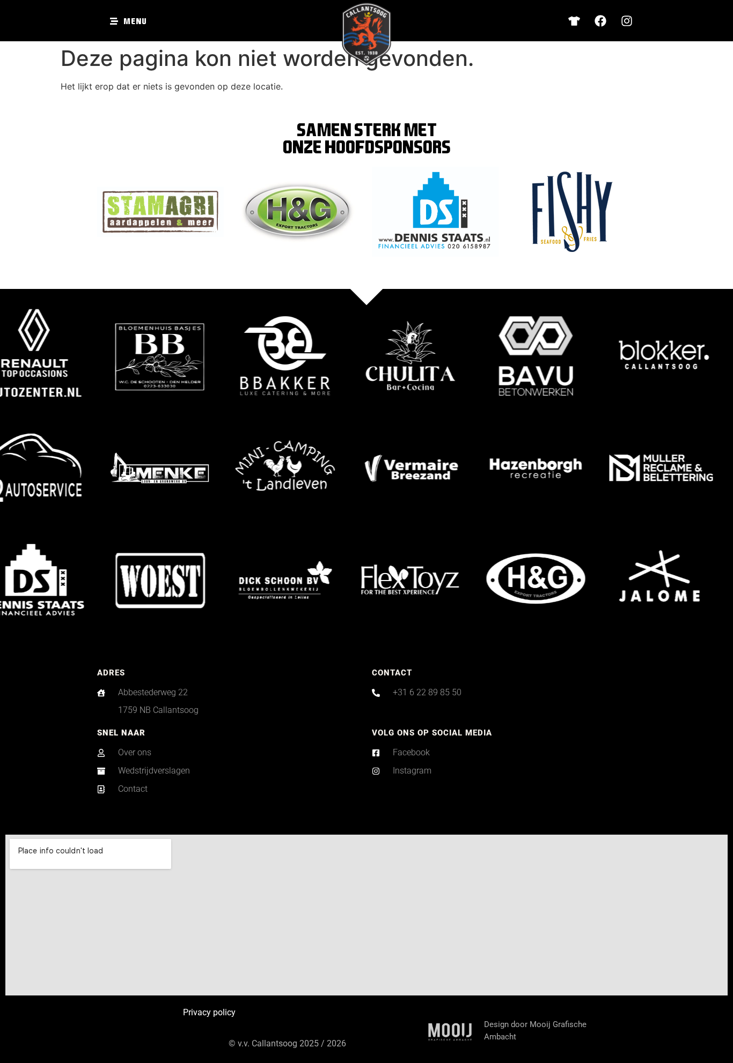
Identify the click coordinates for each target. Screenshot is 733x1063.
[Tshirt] (574, 21)
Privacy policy (209, 1012)
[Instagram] (627, 21)
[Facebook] (600, 21)
